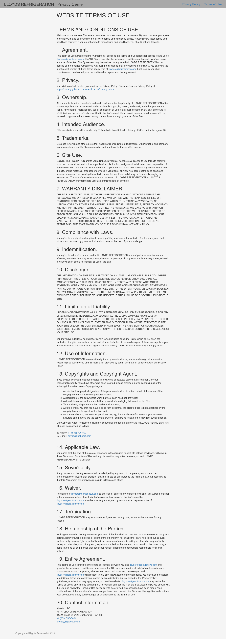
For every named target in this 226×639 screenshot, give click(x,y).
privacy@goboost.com (79, 435)
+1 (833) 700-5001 (78, 432)
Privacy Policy (191, 4)
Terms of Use (213, 4)
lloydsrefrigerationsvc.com (70, 59)
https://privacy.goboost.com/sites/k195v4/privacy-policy (85, 89)
